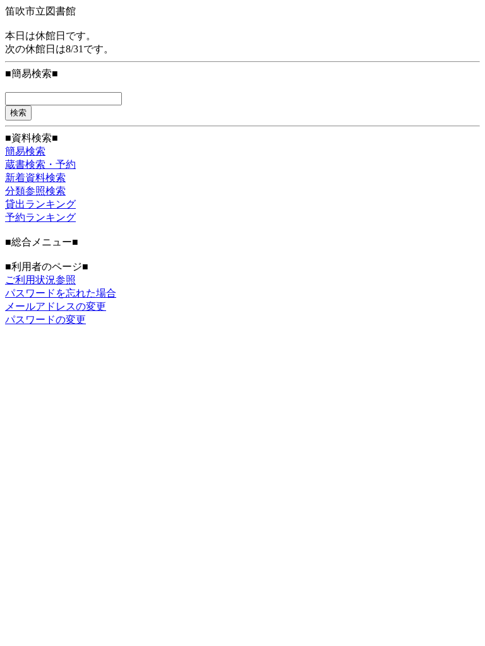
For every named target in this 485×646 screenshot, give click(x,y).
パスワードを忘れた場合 (60, 293)
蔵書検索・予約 (40, 164)
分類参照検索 (35, 190)
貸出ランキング (40, 204)
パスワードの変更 (45, 319)
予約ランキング (40, 217)
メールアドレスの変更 (55, 306)
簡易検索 (25, 151)
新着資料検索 (35, 177)
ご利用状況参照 (40, 279)
